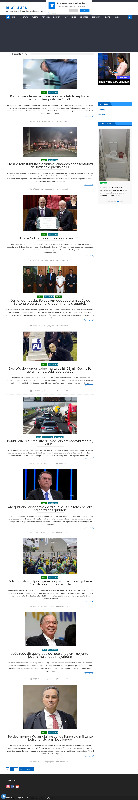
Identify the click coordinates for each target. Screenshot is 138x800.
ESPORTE (107, 17)
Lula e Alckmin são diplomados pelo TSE (50, 238)
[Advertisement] (69, 35)
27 (21, 769)
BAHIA (66, 17)
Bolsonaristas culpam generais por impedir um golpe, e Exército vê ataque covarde (50, 583)
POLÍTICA (56, 17)
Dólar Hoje (102, 109)
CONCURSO (84, 17)
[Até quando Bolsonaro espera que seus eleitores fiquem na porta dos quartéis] (50, 484)
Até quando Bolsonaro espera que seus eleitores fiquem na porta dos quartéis (50, 509)
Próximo (29, 769)
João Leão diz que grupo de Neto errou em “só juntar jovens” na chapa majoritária (50, 655)
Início (14, 17)
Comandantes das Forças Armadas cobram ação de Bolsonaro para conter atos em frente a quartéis (50, 302)
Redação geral (49, 121)
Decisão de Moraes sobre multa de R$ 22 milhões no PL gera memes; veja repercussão (50, 370)
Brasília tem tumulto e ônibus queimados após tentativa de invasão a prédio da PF (50, 166)
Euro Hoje (101, 114)
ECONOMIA (96, 17)
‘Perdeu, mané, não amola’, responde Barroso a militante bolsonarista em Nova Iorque (50, 738)
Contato (24, 17)
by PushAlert (52, 13)
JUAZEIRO (35, 17)
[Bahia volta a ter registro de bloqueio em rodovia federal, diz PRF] (50, 415)
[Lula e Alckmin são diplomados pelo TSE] (50, 213)
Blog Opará (16, 7)
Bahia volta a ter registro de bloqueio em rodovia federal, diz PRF (50, 443)
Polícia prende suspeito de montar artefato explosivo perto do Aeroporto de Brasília (50, 98)
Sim (85, 10)
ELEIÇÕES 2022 (53, 92)
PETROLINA (46, 17)
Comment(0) (63, 121)
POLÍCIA (116, 17)
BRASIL (73, 17)
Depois (73, 10)
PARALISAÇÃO (58, 437)
